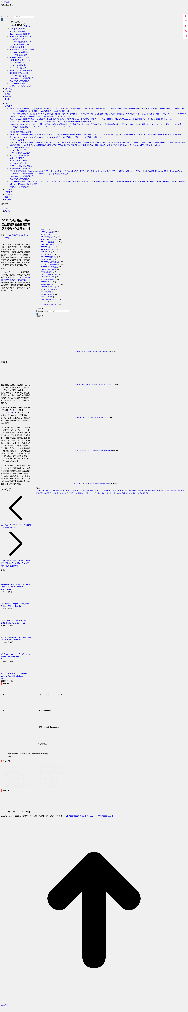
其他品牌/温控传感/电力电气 (49, 304)
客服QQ (185, 26)
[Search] (2, 19)
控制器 (71, 493)
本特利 (91, 493)
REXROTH (136, 490)
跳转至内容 (5, 2)
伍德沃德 (170, 490)
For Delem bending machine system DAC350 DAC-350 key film (15, 604)
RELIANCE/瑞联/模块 (47, 294)
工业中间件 (8, 412)
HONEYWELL (117, 490)
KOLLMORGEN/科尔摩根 (48, 279)
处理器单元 (41, 493)
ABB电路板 (57, 490)
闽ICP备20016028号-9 (72, 816)
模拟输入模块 (100, 493)
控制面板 (86, 493)
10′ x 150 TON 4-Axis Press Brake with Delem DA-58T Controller (16, 638)
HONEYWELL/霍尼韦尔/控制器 (50, 264)
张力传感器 (55, 493)
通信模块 (142, 493)
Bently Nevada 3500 (92, 490)
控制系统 (80, 493)
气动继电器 (108, 493)
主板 (162, 490)
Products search (7, 16)
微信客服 (185, 31)
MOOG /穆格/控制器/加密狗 (49, 299)
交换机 (166, 490)
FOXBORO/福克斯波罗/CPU (49, 242)
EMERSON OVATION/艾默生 (49, 267)
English (110, 816)
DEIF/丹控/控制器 (46, 292)
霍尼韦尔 (148, 493)
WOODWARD (156, 490)
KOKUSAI (124, 490)
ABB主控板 (45, 490)
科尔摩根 (118, 493)
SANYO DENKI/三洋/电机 (48, 269)
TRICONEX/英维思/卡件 (48, 244)
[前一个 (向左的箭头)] (2, 1010)
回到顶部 (185, 16)
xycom (43, 302)
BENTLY (73, 490)
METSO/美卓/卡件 (46, 282)
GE (111, 490)
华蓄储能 (43, 229)
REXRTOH (143, 490)
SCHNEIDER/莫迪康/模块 (48, 257)
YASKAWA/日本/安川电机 (48, 287)
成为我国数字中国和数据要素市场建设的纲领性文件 (15, 278)
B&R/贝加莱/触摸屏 (46, 259)
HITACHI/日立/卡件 (46, 297)
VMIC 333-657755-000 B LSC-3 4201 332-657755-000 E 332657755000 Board (15, 656)
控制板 (75, 493)
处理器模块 (48, 493)
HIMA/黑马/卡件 (45, 252)
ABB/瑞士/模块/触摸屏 (47, 232)
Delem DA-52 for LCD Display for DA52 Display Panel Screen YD (13, 621)
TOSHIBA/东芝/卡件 (47, 247)
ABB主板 (51, 490)
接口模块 (66, 493)
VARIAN (149, 490)
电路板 (114, 493)
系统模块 (124, 493)
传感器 (176, 490)
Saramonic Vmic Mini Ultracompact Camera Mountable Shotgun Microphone (14, 676)
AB (37, 490)
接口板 (61, 493)
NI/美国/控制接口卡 (46, 272)
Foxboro (107, 490)
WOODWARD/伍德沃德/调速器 (50, 284)
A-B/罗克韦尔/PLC (46, 234)
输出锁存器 (130, 493)
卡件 (179, 490)
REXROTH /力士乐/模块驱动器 (50, 262)
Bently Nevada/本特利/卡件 (49, 239)
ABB (40, 490)
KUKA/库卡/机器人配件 (48, 289)
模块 (94, 493)
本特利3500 (102, 816)
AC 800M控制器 (66, 490)
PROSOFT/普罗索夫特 (47, 249)
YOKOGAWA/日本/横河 (47, 277)
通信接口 (136, 493)
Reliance (130, 490)
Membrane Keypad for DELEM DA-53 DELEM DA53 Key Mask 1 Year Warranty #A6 (15, 586)
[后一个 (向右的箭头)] (4, 1010)
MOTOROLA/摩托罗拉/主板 (49, 274)
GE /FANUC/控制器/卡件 (48, 237)
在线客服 (185, 36)
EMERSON (101, 490)
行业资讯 (10, 235)
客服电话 (185, 21)
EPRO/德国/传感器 (46, 254)
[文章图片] (7, 582)
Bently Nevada (80, 490)
